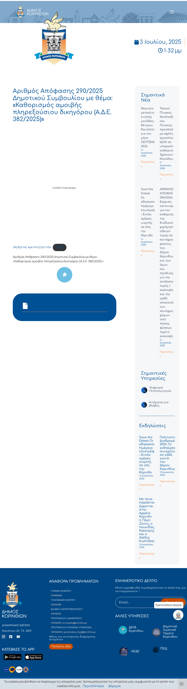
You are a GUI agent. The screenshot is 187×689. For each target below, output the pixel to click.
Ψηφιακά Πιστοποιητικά (160, 389)
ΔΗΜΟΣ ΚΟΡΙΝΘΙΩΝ (38, 12)
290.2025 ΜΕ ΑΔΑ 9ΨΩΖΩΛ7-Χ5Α (32, 247)
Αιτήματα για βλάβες (159, 404)
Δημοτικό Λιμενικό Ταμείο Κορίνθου (170, 632)
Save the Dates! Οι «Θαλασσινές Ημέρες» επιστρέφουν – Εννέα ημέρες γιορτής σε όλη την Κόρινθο (149, 455)
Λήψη (59, 247)
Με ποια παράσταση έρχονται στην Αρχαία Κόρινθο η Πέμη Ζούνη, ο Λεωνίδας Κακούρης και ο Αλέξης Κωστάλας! (148, 520)
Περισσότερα (93, 686)
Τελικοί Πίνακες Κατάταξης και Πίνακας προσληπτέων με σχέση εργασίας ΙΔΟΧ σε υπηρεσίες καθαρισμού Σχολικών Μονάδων (170, 134)
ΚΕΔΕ (135, 651)
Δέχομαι (114, 686)
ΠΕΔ (163, 648)
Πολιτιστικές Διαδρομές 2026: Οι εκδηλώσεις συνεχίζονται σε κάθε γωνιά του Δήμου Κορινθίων (170, 453)
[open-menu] (172, 12)
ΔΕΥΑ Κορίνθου (136, 629)
